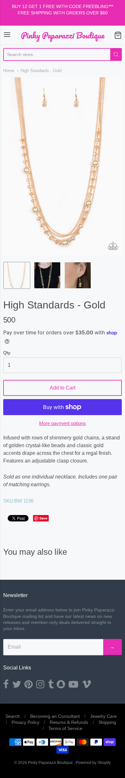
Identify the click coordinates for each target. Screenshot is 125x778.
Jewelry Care (103, 716)
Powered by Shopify (93, 762)
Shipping (107, 722)
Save (43, 518)
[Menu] (7, 35)
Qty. (7, 352)
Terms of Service (65, 728)
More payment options (62, 423)
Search (12, 716)
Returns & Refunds (69, 722)
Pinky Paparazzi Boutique (62, 35)
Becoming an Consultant (55, 716)
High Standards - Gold (41, 70)
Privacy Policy (25, 722)
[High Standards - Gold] (16, 275)
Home (8, 70)
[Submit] (116, 54)
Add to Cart (62, 387)
